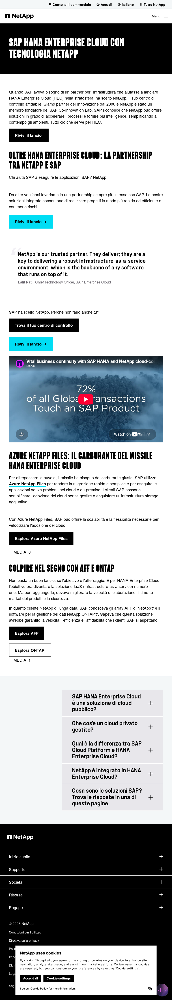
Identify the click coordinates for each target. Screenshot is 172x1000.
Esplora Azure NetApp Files (41, 538)
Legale (14, 973)
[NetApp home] (19, 16)
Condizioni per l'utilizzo (25, 932)
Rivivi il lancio (29, 135)
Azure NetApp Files (27, 484)
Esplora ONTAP (30, 650)
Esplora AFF (27, 633)
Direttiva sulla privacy (24, 940)
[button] (160, 16)
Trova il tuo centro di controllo (44, 325)
